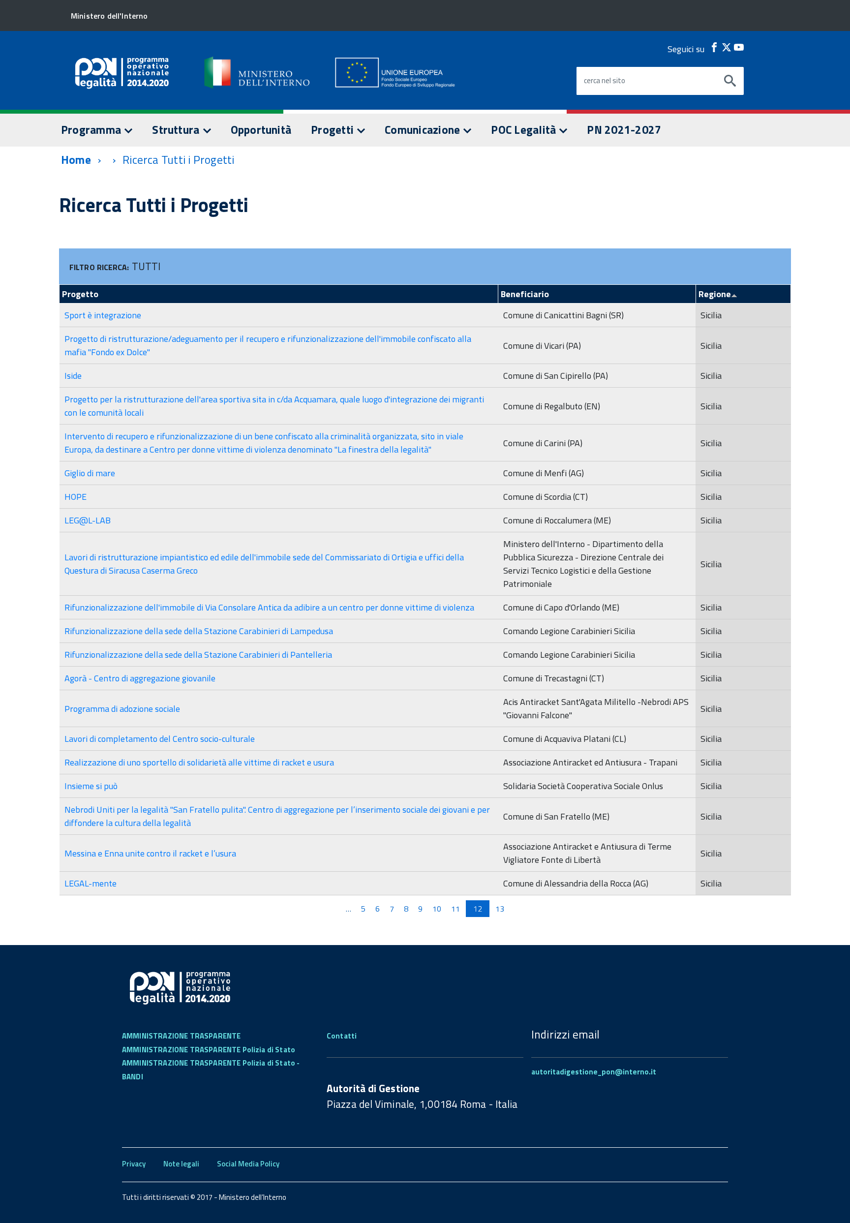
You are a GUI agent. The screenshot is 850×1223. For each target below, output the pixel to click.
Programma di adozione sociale (122, 708)
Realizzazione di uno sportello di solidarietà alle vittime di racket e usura (199, 762)
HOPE (75, 496)
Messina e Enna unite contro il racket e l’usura (150, 853)
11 (455, 909)
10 (436, 909)
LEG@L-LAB (87, 520)
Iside (73, 375)
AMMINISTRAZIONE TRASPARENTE (181, 1035)
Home (76, 159)
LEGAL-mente (90, 883)
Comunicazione (423, 129)
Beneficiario (525, 294)
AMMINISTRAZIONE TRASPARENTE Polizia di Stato (208, 1049)
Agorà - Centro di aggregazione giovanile (139, 678)
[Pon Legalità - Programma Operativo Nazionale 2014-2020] (257, 72)
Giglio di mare (89, 473)
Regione (714, 294)
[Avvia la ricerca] (730, 81)
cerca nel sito (604, 80)
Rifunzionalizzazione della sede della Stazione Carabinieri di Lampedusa (198, 631)
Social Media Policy (248, 1163)
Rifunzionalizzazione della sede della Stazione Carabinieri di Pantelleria (198, 654)
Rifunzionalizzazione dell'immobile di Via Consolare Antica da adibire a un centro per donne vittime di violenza (269, 607)
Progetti (333, 129)
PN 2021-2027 (624, 129)
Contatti (342, 1035)
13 (499, 909)
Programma (92, 129)
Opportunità (261, 129)
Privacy (134, 1163)
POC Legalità (524, 129)
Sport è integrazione (102, 315)
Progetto (80, 294)
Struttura (177, 129)
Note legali (181, 1163)
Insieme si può (91, 786)
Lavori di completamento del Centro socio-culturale (159, 738)
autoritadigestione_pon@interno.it (593, 1071)
